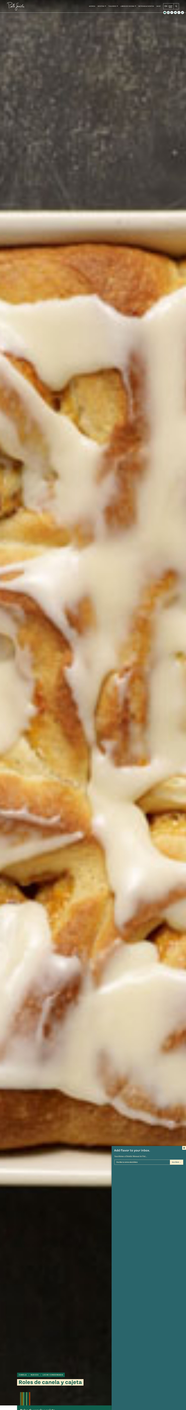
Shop (159, 6)
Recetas (101, 6)
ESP (170, 6)
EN (166, 6)
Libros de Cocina (127, 6)
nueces (34, 1375)
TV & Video (112, 6)
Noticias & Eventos (146, 6)
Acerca (92, 6)
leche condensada (53, 1375)
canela (23, 1375)
